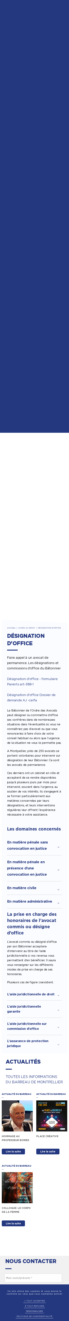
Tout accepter (35, 1301)
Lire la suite (13, 1151)
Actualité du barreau (16, 1094)
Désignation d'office (49, 628)
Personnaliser (34, 1311)
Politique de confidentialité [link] (34, 1316)
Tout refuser (35, 1306)
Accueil (11, 628)
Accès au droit (26, 628)
